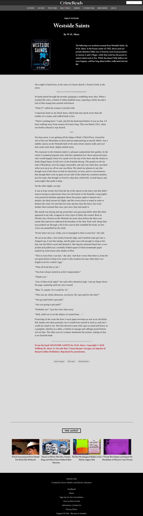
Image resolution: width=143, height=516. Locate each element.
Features (31, 8)
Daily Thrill (65, 8)
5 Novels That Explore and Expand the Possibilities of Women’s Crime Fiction (117, 459)
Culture (41, 8)
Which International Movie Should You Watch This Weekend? (25, 459)
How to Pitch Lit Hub (71, 501)
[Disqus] (71, 389)
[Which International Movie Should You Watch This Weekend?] (25, 452)
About (71, 493)
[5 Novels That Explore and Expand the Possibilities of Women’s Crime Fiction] (117, 452)
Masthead (71, 489)
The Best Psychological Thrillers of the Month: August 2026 (87, 459)
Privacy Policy (71, 509)
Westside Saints (84, 361)
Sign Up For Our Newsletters (71, 497)
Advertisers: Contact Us (71, 505)
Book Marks (103, 8)
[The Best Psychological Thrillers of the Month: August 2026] (87, 452)
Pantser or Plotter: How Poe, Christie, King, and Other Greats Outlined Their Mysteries (56, 460)
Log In (113, 8)
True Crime (52, 8)
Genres (77, 8)
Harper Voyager (59, 361)
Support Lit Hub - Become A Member (72, 513)
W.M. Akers (71, 361)
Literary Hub (88, 8)
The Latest (71, 430)
